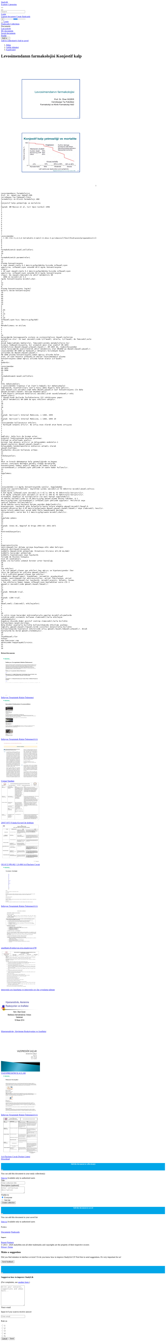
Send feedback (7, 1262)
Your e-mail (6, 1307)
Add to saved (23, 41)
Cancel (4, 1339)
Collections (14, 24)
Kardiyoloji (11, 50)
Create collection (8, 1203)
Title (3, 1180)
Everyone (8, 1197)
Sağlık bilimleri (12, 47)
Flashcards (5, 24)
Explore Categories (9, 4)
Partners (10, 1242)
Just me (7, 1200)
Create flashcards (23, 16)
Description (10, 1185)
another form (23, 1282)
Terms (10, 1247)
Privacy (4, 1247)
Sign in (4, 1178)
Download (5, 1159)
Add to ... (5, 38)
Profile (3, 35)
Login (3, 14)
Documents (5, 1232)
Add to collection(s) (9, 41)
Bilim (8, 45)
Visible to (5, 1195)
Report (4, 1242)
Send (12, 1339)
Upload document (8, 16)
